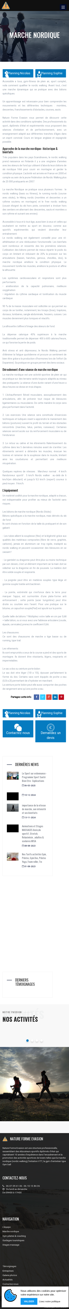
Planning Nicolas (19, 73)
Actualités (8, 1279)
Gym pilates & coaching (14, 1236)
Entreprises (8, 1271)
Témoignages (9, 1266)
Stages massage (11, 1245)
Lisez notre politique (49, 1301)
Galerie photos (10, 1275)
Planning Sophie (51, 73)
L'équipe (7, 1227)
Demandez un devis (51, 735)
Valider (29, 1301)
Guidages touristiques (13, 1240)
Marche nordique (22, 1102)
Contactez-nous (18, 732)
